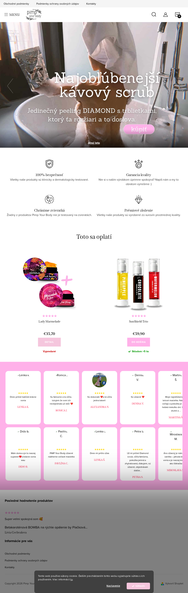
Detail (49, 342)
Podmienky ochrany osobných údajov (57, 4)
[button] (12, 85)
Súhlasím (140, 586)
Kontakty (91, 4)
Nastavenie (113, 586)
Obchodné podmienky (16, 4)
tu (71, 579)
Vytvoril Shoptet (174, 583)
